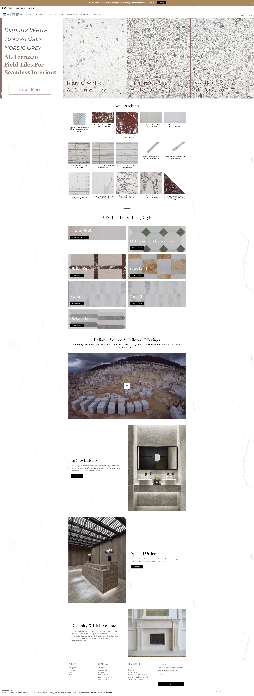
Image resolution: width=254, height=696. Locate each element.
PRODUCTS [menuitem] (30, 14)
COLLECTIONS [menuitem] (56, 14)
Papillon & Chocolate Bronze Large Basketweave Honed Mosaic (79, 129)
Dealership (102, 672)
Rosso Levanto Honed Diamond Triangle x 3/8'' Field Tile (174, 198)
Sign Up (171, 684)
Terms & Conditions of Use (138, 675)
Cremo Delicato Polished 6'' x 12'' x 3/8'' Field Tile (151, 126)
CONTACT (31, 8)
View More (77, 476)
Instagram (72, 668)
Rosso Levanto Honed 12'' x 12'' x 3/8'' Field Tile (127, 137)
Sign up (161, 3)
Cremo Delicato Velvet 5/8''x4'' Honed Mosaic (103, 167)
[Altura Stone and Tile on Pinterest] (2, 8)
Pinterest (72, 670)
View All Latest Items (79, 237)
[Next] (251, 94)
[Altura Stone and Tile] (13, 14)
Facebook (72, 672)
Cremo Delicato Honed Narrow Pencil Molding (174, 157)
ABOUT (10, 8)
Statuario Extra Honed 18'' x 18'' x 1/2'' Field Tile (103, 197)
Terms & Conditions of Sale (138, 677)
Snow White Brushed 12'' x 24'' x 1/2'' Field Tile (174, 126)
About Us (101, 668)
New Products (127, 106)
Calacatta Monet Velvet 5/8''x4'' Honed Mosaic (79, 166)
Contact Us (102, 670)
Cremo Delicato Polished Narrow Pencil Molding (150, 157)
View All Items (137, 248)
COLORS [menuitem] (43, 14)
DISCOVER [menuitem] (83, 14)
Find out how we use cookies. (101, 693)
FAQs (130, 668)
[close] (252, 3)
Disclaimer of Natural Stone (138, 680)
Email (160, 675)
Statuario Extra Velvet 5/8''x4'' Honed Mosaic (127, 167)
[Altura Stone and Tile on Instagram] (5, 8)
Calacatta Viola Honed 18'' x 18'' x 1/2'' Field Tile (127, 197)
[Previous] (3, 94)
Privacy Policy (133, 672)
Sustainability (103, 680)
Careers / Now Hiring (106, 677)
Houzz (70, 675)
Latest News (103, 675)
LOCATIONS (20, 8)
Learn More (137, 567)
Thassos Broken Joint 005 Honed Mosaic (79, 198)
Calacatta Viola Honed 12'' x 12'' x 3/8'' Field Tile (150, 197)
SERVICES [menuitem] (71, 14)
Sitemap (131, 670)
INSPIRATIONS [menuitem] (98, 14)
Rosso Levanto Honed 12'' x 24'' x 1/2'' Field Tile (103, 126)
